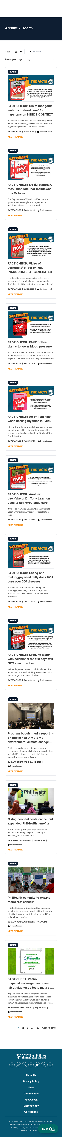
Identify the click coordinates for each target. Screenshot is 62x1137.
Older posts (49, 1028)
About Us (31, 1075)
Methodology (31, 1106)
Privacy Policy (31, 1081)
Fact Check (31, 1100)
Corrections (31, 1112)
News (31, 1088)
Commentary (31, 1094)
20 (38, 1028)
